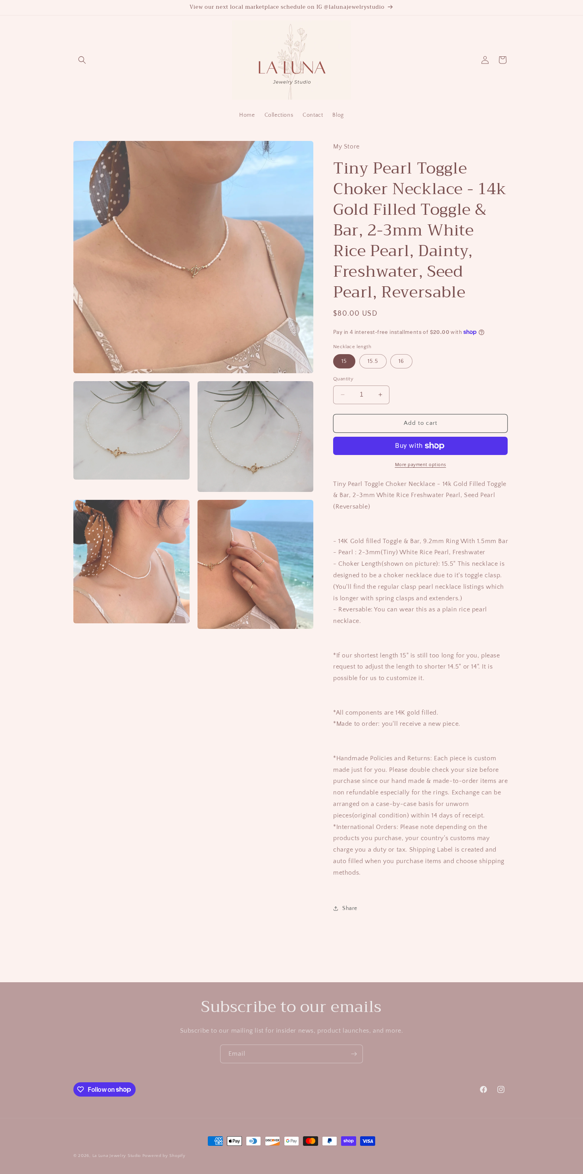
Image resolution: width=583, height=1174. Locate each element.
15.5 (373, 361)
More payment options (420, 464)
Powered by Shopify (164, 1155)
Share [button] (349, 908)
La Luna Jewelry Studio (116, 1155)
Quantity (343, 379)
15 (344, 361)
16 (401, 361)
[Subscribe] (353, 1054)
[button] (82, 60)
